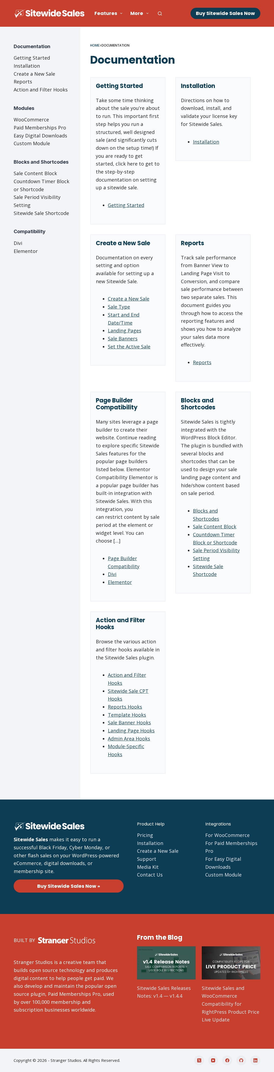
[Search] (160, 13)
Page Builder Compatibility (117, 404)
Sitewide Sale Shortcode (41, 213)
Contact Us (150, 874)
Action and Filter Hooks (120, 623)
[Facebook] (227, 1060)
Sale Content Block (214, 526)
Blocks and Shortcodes (198, 404)
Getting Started (119, 86)
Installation (198, 86)
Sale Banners (123, 338)
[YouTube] (213, 1060)
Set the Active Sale (129, 346)
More (136, 13)
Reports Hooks (125, 707)
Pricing (145, 835)
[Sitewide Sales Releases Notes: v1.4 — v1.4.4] (166, 962)
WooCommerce (31, 119)
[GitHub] (241, 1060)
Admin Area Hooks (129, 738)
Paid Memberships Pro (40, 127)
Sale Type (119, 306)
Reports (192, 243)
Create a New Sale (123, 243)
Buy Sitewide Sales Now (225, 13)
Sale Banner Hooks (129, 722)
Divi (112, 574)
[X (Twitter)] (199, 1060)
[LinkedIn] (255, 1060)
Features (105, 13)
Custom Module (32, 143)
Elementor (120, 582)
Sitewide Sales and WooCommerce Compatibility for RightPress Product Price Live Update (230, 1004)
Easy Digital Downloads (40, 135)
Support (146, 859)
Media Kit (148, 867)
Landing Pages (124, 330)
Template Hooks (127, 715)
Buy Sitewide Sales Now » (68, 886)
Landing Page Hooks (131, 730)
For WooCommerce (227, 835)
